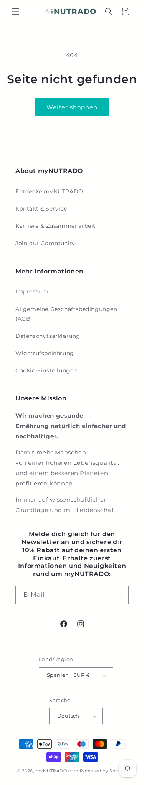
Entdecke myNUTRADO (49, 191)
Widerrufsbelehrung (44, 353)
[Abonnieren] (119, 595)
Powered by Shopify (103, 770)
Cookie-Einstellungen (46, 370)
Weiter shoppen (72, 107)
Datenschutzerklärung (47, 335)
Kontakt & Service (41, 208)
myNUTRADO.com (57, 770)
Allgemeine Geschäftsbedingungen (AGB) (66, 314)
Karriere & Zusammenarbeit (55, 225)
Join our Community (45, 243)
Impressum (31, 291)
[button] (15, 11)
